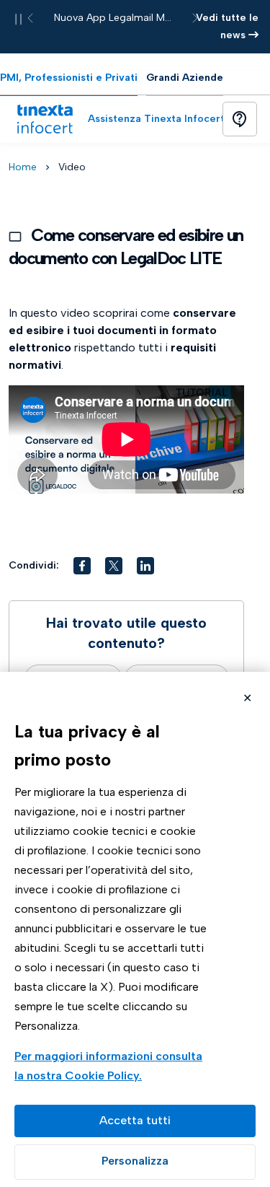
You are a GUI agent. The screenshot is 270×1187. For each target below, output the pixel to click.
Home (23, 167)
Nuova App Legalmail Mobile (121, 18)
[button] (82, 565)
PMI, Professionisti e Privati (69, 77)
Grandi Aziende (184, 77)
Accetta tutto (135, 1121)
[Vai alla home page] (44, 119)
